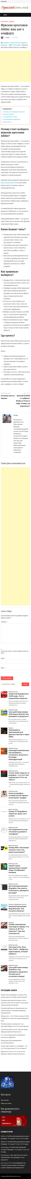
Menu (5, 15)
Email (3, 668)
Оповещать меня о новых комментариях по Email (15, 652)
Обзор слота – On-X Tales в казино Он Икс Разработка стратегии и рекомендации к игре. (15, 1018)
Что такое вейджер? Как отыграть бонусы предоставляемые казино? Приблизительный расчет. (13, 1165)
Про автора (5, 1100)
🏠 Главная (4, 43)
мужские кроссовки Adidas (10, 183)
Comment (4, 622)
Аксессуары (4, 21)
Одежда (11, 21)
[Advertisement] (15, 66)
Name (3, 658)
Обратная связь (6, 1103)
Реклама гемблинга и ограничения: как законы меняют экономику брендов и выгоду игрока (14, 1010)
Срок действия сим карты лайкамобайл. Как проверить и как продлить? (14, 1157)
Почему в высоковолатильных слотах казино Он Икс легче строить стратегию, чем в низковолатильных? (14, 1002)
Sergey (7, 37)
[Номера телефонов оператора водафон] (14, 1121)
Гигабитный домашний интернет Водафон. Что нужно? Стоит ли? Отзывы (15, 1149)
